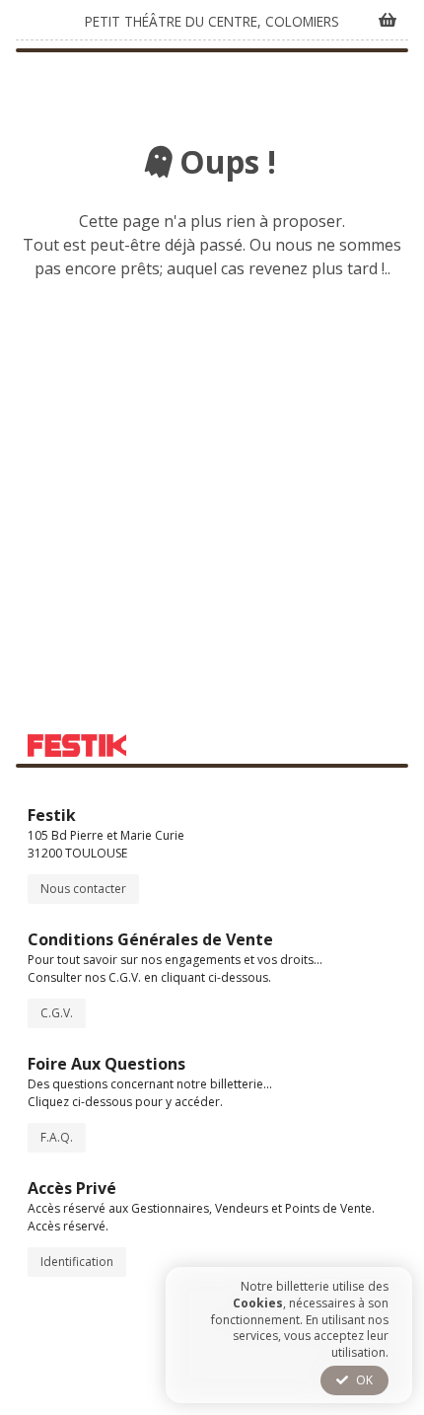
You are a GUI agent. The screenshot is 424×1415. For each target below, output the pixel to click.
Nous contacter (83, 888)
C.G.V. (56, 1013)
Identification (76, 1261)
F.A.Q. (56, 1137)
